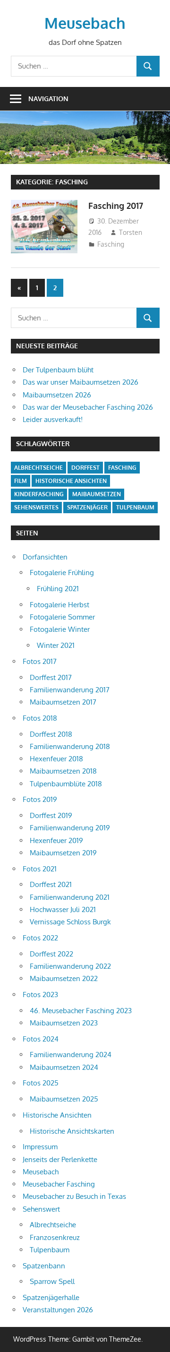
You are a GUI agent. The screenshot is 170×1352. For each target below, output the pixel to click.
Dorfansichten (45, 556)
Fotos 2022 (40, 937)
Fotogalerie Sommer (62, 616)
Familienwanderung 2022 (70, 966)
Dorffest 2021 (51, 884)
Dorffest (85, 467)
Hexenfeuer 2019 (56, 840)
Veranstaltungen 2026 (58, 1309)
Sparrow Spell (52, 1281)
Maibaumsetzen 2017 (63, 702)
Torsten (130, 232)
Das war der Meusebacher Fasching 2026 (88, 407)
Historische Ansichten (71, 480)
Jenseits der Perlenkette (60, 1159)
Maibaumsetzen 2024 (64, 1067)
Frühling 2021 (58, 588)
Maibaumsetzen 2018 (63, 770)
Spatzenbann (44, 1265)
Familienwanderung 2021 (70, 897)
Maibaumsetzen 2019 (63, 852)
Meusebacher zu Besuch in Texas (74, 1196)
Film (20, 480)
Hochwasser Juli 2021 (63, 909)
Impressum (40, 1146)
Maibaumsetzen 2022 (64, 978)
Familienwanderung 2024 (70, 1054)
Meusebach (85, 23)
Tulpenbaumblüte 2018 (66, 783)
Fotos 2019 (40, 799)
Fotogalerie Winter (60, 629)
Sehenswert (41, 1209)
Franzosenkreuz (55, 1237)
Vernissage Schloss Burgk (70, 921)
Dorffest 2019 (51, 815)
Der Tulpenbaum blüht (58, 369)
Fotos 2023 (40, 994)
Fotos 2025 (41, 1082)
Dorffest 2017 (51, 677)
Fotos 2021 (40, 868)
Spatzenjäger (87, 507)
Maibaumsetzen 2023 (64, 1022)
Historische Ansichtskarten (72, 1131)
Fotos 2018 (40, 718)
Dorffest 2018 (51, 734)
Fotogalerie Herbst (59, 604)
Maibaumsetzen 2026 (57, 394)
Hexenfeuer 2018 (56, 758)
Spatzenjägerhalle (51, 1297)
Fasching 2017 (115, 205)
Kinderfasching (39, 494)
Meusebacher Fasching (59, 1184)
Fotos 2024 (41, 1038)
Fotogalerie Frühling (62, 572)
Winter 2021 (56, 645)
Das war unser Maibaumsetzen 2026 (80, 382)
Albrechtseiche (38, 467)
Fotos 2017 (40, 661)
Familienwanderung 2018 (70, 746)
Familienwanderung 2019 (70, 827)
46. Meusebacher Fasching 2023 (81, 1010)
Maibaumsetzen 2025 (64, 1098)
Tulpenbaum (135, 507)
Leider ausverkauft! (53, 419)
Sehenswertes (36, 507)
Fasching (110, 244)
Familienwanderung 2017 (70, 689)
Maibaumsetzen (96, 494)
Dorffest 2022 (51, 953)
